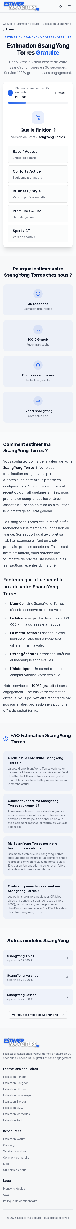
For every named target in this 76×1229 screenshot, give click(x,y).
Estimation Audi (12, 1120)
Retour (61, 92)
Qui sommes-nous (14, 1170)
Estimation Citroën (14, 1089)
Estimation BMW (13, 1107)
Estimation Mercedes (16, 1114)
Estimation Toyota (14, 1101)
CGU (6, 1194)
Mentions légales (14, 1188)
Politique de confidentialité (20, 1201)
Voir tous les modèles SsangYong (35, 1014)
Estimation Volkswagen (17, 1095)
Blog (6, 1163)
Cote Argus (10, 1145)
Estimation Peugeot (15, 1083)
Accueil (7, 23)
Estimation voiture (28, 23)
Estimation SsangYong (57, 23)
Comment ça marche (16, 1157)
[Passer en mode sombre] (60, 6)
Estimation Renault (14, 1076)
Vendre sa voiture (14, 1151)
